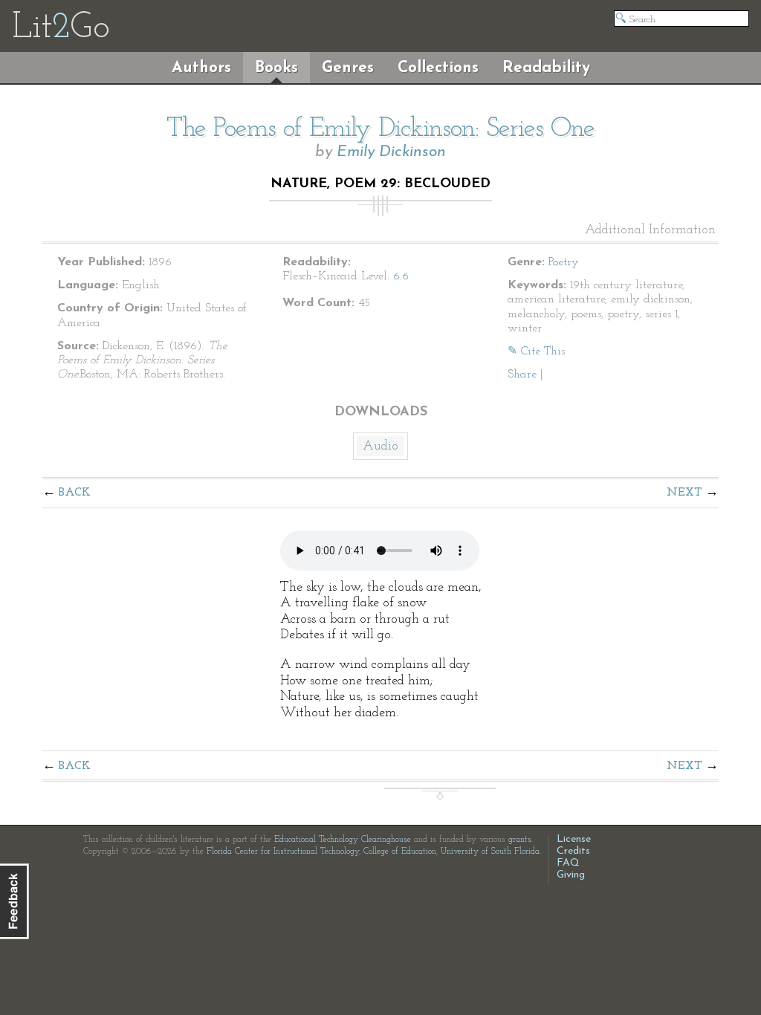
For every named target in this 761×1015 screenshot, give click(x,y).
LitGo (60, 28)
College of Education (399, 851)
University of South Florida (490, 851)
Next (684, 493)
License (574, 839)
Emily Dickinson (391, 152)
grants (519, 839)
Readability (546, 68)
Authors (201, 68)
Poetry (563, 262)
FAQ (568, 863)
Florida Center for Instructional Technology (283, 851)
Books (276, 68)
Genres (348, 68)
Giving (571, 875)
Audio (380, 446)
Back (75, 493)
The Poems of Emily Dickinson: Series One (380, 129)
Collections (438, 68)
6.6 (401, 276)
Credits (573, 851)
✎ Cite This (536, 351)
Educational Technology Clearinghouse (342, 839)
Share (522, 374)
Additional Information (650, 230)
